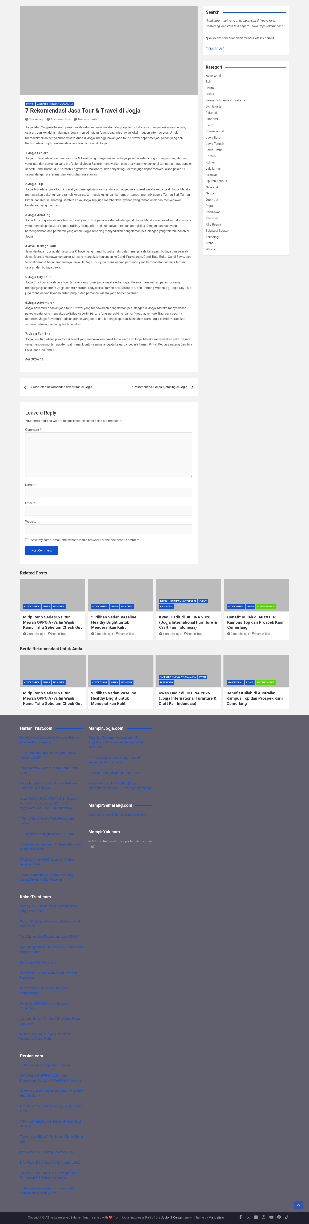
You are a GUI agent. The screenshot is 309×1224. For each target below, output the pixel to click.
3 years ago (36, 119)
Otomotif (212, 200)
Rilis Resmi (213, 224)
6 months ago (172, 633)
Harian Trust (59, 633)
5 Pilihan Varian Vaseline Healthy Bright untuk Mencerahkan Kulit (113, 622)
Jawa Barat (213, 138)
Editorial (211, 113)
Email (30, 503)
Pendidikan (213, 212)
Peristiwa (212, 218)
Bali (208, 82)
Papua (210, 206)
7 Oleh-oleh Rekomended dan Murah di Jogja (61, 387)
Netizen (211, 193)
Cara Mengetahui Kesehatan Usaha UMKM (49, 936)
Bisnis (30, 103)
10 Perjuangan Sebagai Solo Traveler (45, 1065)
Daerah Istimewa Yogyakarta (55, 103)
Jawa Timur (214, 150)
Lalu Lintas (213, 168)
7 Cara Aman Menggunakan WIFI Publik (47, 834)
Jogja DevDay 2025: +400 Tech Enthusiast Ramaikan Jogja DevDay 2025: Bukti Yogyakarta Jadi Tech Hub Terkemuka (48, 803)
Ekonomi (212, 119)
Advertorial (213, 75)
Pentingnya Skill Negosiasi (38, 962)
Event (209, 125)
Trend (210, 243)
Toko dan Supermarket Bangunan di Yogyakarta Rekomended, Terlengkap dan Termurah (116, 742)
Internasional (215, 131)
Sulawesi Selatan (217, 231)
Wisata (210, 249)
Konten (211, 156)
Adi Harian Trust (61, 119)
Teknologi (212, 237)
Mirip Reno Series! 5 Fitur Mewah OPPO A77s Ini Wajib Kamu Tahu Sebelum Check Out (52, 622)
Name (30, 485)
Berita (210, 88)
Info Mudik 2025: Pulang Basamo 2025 (46, 1152)
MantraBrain (217, 1217)
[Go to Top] (298, 1205)
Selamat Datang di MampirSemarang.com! (117, 814)
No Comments (87, 119)
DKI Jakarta (214, 106)
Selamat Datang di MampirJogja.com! (114, 773)
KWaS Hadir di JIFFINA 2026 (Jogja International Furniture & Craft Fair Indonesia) (188, 622)
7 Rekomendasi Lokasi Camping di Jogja (159, 387)
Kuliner (210, 162)
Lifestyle (212, 175)
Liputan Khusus (216, 181)
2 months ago (36, 633)
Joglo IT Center (171, 1217)
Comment (33, 430)
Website (30, 522)
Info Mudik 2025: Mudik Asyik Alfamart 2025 (50, 1162)
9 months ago (240, 633)
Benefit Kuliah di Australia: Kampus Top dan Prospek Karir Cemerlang (255, 622)
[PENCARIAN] (215, 49)
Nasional (212, 187)
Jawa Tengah (215, 144)
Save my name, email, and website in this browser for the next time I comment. (85, 540)
